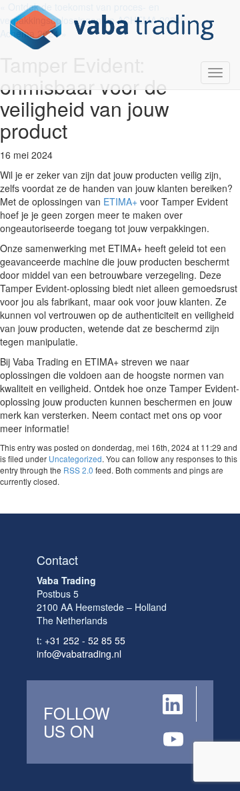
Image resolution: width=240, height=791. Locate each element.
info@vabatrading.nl (79, 653)
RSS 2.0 (78, 470)
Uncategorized (75, 458)
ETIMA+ (120, 201)
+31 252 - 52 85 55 (85, 640)
